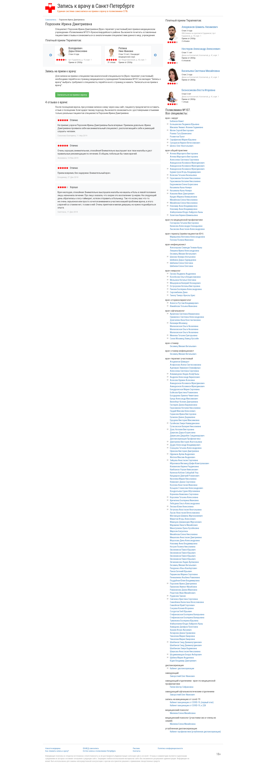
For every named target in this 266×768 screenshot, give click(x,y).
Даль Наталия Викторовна (182, 429)
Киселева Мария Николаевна (183, 479)
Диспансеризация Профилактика (185, 438)
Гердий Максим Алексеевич (182, 411)
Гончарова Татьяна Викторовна (184, 223)
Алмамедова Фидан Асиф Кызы (184, 374)
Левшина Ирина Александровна (184, 250)
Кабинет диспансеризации (182, 668)
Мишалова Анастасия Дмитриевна (186, 537)
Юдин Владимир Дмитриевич (183, 660)
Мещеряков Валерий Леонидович (185, 283)
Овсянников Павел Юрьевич (183, 549)
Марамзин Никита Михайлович (184, 525)
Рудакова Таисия (178, 596)
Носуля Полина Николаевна (182, 546)
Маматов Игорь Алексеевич (183, 519)
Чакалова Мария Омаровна (182, 636)
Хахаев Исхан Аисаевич (181, 630)
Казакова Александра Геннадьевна (186, 226)
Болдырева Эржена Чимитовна (184, 395)
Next (155, 55)
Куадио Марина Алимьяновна (183, 196)
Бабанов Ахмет (177, 121)
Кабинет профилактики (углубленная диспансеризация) (195, 731)
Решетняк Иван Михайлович (182, 593)
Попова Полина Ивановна (181, 240)
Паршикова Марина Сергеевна (184, 574)
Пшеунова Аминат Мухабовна (183, 586)
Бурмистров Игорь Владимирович (185, 172)
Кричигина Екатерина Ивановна (184, 500)
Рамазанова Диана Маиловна (183, 590)
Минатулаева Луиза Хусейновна (184, 528)
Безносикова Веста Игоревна (198, 90)
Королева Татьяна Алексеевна (184, 497)
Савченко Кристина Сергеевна (184, 599)
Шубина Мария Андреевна (182, 657)
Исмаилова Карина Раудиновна (184, 466)
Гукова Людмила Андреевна (183, 274)
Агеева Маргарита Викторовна (184, 153)
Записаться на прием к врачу (72, 95)
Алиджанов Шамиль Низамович (200, 27)
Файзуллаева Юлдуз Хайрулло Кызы (186, 212)
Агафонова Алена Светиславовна (185, 364)
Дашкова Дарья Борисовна (182, 432)
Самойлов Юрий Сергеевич (182, 605)
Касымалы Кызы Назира (181, 187)
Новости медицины (52, 748)
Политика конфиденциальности (170, 748)
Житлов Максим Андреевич (182, 457)
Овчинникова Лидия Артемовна (184, 562)
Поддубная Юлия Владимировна (185, 580)
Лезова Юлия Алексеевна (181, 506)
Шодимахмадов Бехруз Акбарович (186, 654)
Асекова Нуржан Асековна (182, 380)
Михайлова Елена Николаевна (183, 200)
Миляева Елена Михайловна (182, 713)
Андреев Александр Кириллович (185, 377)
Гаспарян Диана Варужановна (183, 405)
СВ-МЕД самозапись (91, 748)
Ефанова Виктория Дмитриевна (184, 451)
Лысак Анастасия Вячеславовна (185, 512)
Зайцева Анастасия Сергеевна (184, 460)
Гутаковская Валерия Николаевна (185, 426)
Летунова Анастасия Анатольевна (186, 509)
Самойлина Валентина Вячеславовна (187, 602)
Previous (50, 55)
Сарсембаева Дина (178, 292)
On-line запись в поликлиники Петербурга (99, 751)
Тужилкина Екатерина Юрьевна (184, 620)
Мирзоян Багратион (179, 531)
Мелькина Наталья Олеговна (183, 280)
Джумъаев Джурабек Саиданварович (187, 435)
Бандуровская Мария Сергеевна (185, 389)
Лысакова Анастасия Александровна (187, 229)
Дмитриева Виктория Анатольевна (186, 442)
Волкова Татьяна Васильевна (183, 175)
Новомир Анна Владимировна (183, 206)
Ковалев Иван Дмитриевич (182, 193)
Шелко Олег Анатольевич (181, 146)
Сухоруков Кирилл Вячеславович (185, 143)
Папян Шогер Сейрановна (181, 687)
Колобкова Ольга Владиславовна (185, 277)
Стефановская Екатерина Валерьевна (187, 614)
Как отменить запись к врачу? (57, 751)
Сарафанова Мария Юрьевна (183, 139)
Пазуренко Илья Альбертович (183, 568)
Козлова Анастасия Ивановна (183, 485)
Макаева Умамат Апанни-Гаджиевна (186, 127)
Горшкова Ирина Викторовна (183, 414)
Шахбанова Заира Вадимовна (183, 648)
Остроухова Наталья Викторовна (185, 286)
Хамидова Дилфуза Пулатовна (184, 627)
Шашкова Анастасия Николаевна (185, 651)
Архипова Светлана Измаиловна (185, 314)
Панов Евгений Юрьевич (181, 571)
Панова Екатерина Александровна (186, 289)
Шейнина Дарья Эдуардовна (183, 260)
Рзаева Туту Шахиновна (180, 133)
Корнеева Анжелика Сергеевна (184, 494)
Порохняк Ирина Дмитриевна (183, 583)
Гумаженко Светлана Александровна (187, 317)
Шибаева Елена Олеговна (181, 263)
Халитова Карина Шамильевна (184, 215)
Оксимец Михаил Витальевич (183, 254)
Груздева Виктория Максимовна (184, 420)
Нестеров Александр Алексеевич (201, 48)
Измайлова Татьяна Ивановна (183, 306)
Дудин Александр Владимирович (185, 445)
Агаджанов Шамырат (179, 361)
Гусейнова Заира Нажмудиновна (185, 423)
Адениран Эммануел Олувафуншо (185, 368)
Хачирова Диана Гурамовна (182, 633)
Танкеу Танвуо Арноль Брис (182, 295)
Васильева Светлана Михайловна (201, 70)
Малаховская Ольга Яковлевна (184, 326)
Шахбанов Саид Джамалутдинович (186, 642)
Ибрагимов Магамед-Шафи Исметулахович (189, 463)
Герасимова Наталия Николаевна (185, 178)
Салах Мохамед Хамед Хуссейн (184, 338)
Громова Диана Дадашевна (182, 417)
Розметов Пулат (177, 136)
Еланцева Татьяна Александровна (186, 448)
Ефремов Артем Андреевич (182, 454)
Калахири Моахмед (178, 323)
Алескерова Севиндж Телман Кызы (186, 247)
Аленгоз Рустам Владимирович (184, 303)
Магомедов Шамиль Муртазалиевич (186, 516)
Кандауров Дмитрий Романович (184, 475)
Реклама (136, 748)
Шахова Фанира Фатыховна (182, 257)
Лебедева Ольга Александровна (185, 503)
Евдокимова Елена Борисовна (184, 184)
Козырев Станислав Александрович (186, 488)
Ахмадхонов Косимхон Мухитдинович (187, 163)
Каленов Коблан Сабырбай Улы (184, 472)
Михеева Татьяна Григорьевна (183, 335)
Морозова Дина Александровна (185, 540)
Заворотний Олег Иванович (182, 676)
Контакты (136, 751)
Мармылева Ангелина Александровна (187, 237)
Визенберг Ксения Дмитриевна (184, 401)
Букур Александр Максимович (184, 398)
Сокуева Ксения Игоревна (182, 608)
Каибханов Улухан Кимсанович (184, 469)
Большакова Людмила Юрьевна (184, 124)
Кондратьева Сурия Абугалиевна (185, 491)
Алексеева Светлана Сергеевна (184, 159)
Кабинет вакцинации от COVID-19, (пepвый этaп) (192, 702)
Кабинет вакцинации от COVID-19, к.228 (188, 705)
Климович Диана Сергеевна (182, 482)
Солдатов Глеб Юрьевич (181, 611)
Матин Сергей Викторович (182, 130)
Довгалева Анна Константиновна (185, 320)
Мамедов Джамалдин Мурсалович (186, 522)
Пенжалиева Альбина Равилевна (185, 577)
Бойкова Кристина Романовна (184, 392)
